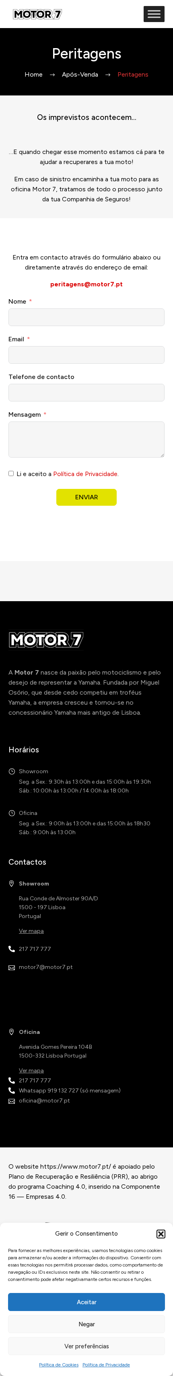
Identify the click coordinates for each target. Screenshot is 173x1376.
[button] (161, 1234)
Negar (86, 1324)
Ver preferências (86, 1346)
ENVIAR (86, 497)
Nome (17, 301)
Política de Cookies (58, 1365)
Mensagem (24, 414)
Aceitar (87, 1302)
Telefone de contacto (41, 377)
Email (16, 339)
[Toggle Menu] (154, 14)
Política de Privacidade (106, 1365)
